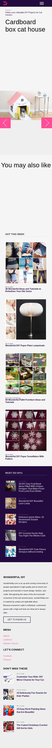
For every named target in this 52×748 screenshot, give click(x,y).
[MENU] (42, 3)
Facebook (7, 656)
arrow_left (7, 123)
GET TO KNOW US (17, 619)
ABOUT (6, 636)
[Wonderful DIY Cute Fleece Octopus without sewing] (10, 551)
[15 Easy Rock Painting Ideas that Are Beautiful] (8, 710)
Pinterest (7, 660)
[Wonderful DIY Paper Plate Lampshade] (26, 319)
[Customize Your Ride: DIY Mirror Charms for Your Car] (8, 678)
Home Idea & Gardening (12, 398)
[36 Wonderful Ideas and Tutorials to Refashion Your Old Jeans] (26, 263)
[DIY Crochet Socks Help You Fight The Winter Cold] (10, 535)
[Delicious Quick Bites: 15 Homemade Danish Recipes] (10, 519)
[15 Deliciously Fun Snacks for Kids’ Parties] (8, 694)
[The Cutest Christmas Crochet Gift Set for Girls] (8, 726)
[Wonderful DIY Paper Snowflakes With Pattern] (26, 430)
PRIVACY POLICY (11, 643)
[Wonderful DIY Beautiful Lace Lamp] (10, 503)
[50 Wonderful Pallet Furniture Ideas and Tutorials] (26, 373)
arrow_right (45, 123)
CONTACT (7, 640)
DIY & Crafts (9, 287)
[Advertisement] (26, 62)
